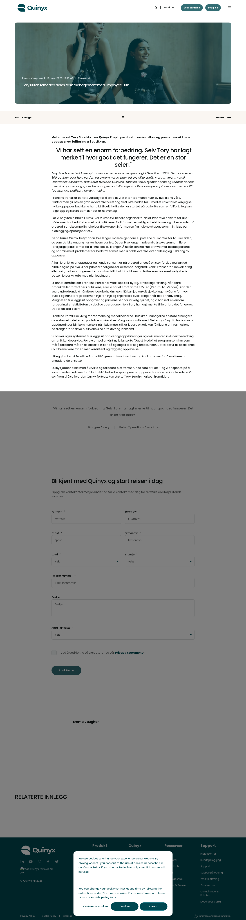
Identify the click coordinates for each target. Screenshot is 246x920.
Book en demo (192, 7)
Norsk (167, 7)
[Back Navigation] (123, 118)
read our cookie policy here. (98, 897)
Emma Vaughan (32, 78)
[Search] (156, 7)
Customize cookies (95, 906)
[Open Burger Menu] (229, 8)
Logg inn (213, 7)
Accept (154, 906)
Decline (125, 906)
